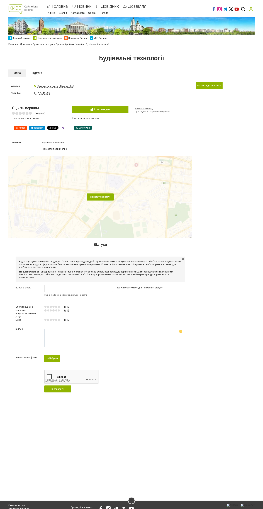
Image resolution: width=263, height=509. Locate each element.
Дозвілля (137, 6)
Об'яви (92, 12)
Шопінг (63, 12)
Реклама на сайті (17, 505)
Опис (17, 73)
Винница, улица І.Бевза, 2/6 (55, 86)
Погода (104, 12)
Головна (60, 6)
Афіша (51, 12)
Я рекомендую (101, 109)
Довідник (110, 6)
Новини (84, 6)
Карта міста (78, 12)
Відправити (58, 389)
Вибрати (54, 358)
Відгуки (36, 73)
